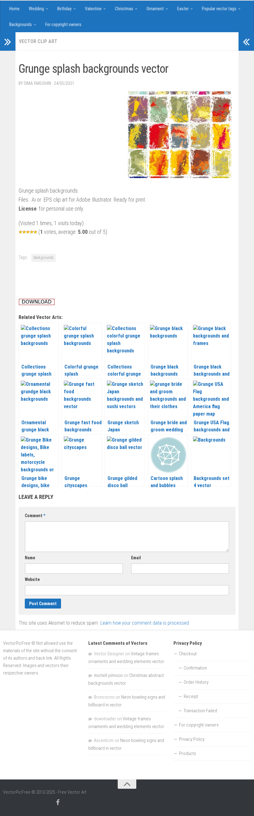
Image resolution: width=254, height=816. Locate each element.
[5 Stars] (35, 232)
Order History (196, 682)
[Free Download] (37, 303)
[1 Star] (20, 232)
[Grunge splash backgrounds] (179, 176)
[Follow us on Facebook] (57, 802)
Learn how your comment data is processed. (145, 623)
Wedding (36, 8)
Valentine (93, 8)
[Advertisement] (131, 57)
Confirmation (195, 668)
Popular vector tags (219, 8)
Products (187, 753)
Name (30, 557)
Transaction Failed (200, 710)
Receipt (191, 696)
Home (14, 8)
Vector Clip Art (38, 41)
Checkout (188, 654)
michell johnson (108, 675)
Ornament (155, 8)
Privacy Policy (191, 739)
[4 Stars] (31, 232)
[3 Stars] (28, 232)
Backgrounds (20, 24)
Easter (183, 8)
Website (32, 579)
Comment (35, 515)
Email (136, 557)
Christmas (124, 8)
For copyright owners (63, 24)
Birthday (64, 8)
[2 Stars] (24, 232)
